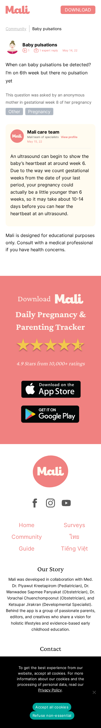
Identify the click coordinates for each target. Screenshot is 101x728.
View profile (69, 137)
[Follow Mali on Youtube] (66, 506)
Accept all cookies (51, 707)
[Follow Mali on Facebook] (34, 506)
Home (27, 525)
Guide (27, 548)
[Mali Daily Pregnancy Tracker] (33, 10)
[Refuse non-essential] (94, 692)
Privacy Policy (50, 690)
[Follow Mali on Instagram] (50, 506)
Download (78, 10)
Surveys (74, 525)
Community (16, 28)
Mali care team (43, 132)
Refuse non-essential (52, 715)
